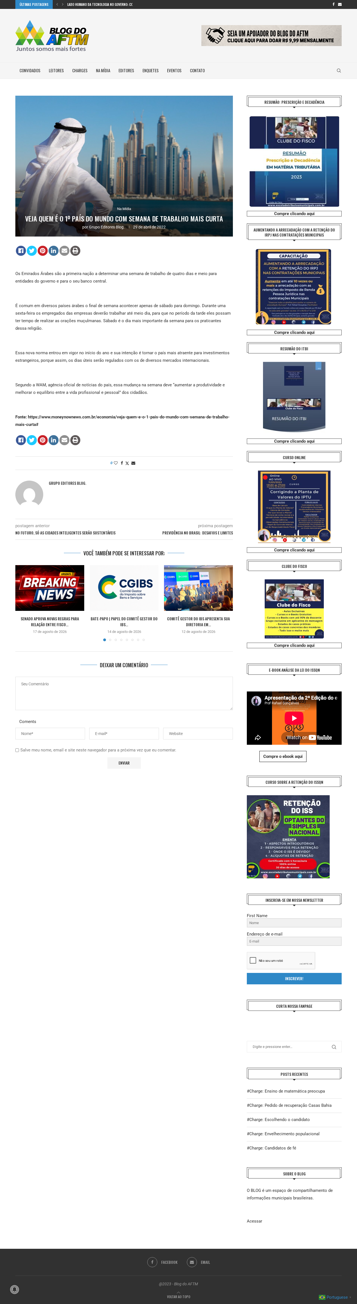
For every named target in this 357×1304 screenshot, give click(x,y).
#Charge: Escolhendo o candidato (278, 1119)
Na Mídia (103, 70)
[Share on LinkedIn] (54, 251)
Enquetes (151, 70)
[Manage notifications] (14, 1289)
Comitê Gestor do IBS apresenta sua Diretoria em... (198, 621)
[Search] (339, 70)
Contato (197, 70)
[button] (57, 4)
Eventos (174, 70)
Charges (80, 70)
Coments (27, 721)
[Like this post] (116, 463)
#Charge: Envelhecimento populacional (283, 1133)
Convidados (30, 70)
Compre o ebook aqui (283, 756)
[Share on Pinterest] (43, 251)
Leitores (56, 70)
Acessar (254, 1221)
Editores (126, 70)
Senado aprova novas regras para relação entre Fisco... (50, 621)
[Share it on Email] (64, 251)
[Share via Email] (133, 463)
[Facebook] (333, 4)
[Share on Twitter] (32, 251)
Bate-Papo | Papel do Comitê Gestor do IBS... (124, 621)
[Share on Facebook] (21, 251)
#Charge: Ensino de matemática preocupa (286, 1091)
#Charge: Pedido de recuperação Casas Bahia (289, 1105)
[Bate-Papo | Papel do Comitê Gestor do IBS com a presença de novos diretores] (124, 588)
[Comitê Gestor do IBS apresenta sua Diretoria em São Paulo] (198, 588)
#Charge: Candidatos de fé (271, 1148)
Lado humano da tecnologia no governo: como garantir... (111, 4)
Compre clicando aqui (294, 213)
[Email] (340, 4)
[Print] (75, 251)
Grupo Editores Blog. (107, 227)
